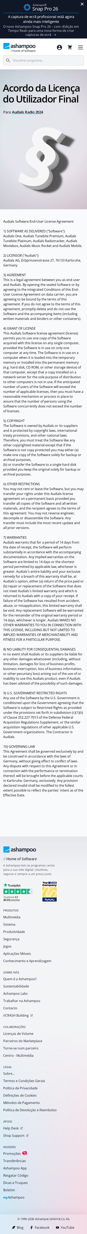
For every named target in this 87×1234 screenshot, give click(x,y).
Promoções (14, 1153)
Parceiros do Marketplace (22, 1041)
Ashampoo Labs (15, 993)
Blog (20, 1227)
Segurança (11, 939)
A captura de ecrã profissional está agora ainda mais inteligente (41, 19)
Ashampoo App (15, 1168)
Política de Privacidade (20, 1088)
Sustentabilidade (16, 986)
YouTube (67, 1227)
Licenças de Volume (18, 1033)
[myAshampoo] (59, 47)
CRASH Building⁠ (16, 1015)
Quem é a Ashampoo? (20, 979)
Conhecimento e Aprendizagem (27, 961)
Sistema (9, 924)
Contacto (10, 1008)
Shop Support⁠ (13, 1135)
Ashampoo (13, 1197)
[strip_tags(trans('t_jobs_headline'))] (49, 891)
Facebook (42, 1227)
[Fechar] (82, 4)
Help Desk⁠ (11, 1128)
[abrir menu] (80, 47)
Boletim (9, 1190)
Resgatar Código (15, 1175)
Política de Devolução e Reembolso (30, 1110)
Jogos (7, 946)
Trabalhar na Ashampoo (21, 1001)
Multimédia (11, 917)
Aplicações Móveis (17, 953)
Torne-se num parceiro (20, 1048)
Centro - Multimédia (18, 1055)
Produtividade (14, 932)
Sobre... (9, 1073)
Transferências (14, 1161)
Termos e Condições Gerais (24, 1081)
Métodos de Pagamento (21, 1102)
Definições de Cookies (20, 1095)
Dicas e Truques (15, 1183)
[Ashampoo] (19, 849)
